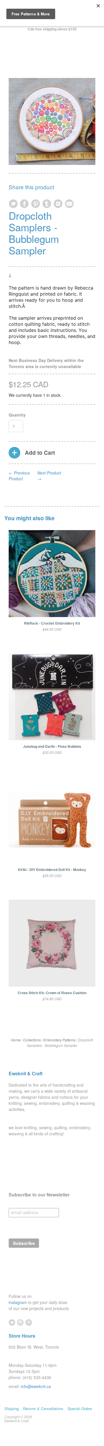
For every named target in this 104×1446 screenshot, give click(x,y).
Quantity (17, 414)
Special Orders (79, 1409)
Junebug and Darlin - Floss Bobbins (52, 746)
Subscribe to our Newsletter (39, 1195)
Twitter (12, 1322)
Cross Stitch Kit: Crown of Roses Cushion (52, 992)
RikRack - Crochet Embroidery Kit (52, 623)
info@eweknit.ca (36, 1386)
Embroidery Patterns (59, 1039)
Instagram (20, 1322)
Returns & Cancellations (43, 1409)
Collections (32, 1039)
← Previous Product (19, 475)
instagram (18, 1302)
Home (16, 1039)
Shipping (11, 1409)
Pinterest (28, 1322)
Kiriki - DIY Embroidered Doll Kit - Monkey (52, 869)
